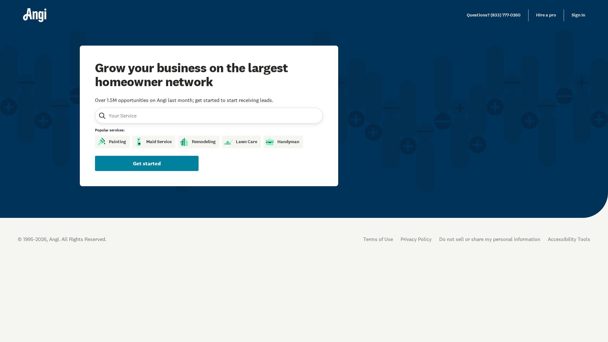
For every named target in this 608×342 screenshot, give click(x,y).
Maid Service (159, 142)
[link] (494, 15)
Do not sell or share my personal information (489, 239)
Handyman (288, 142)
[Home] (35, 15)
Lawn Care (246, 142)
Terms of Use (378, 239)
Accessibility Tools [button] (569, 239)
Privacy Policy (416, 239)
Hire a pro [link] (546, 15)
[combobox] (139, 115)
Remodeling (204, 142)
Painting (117, 142)
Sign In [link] (578, 15)
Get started (147, 163)
